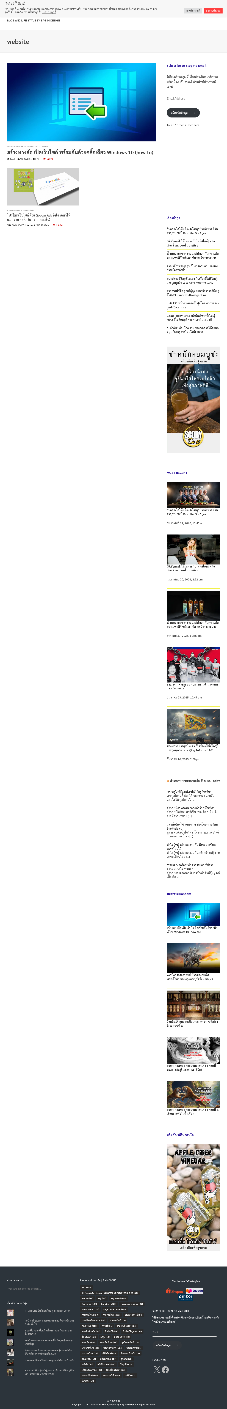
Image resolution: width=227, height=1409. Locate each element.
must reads (90, 1309)
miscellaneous (42, 146)
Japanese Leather (132, 1303)
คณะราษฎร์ (89, 1325)
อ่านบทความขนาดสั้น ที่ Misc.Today (195, 780)
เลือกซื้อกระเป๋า (115, 1369)
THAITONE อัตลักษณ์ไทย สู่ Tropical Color (47, 1310)
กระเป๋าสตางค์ (133, 1314)
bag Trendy (118, 1298)
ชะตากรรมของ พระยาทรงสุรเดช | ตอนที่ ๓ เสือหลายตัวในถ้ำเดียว (193, 1111)
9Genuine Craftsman (16, 146)
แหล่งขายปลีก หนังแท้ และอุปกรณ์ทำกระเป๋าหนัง (49, 1360)
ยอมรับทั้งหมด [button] (213, 10)
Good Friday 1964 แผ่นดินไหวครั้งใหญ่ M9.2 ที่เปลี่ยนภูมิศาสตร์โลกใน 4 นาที (191, 317)
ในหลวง (88, 1380)
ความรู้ (107, 1325)
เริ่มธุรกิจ (126, 1364)
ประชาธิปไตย (90, 1347)
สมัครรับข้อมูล (179, 113)
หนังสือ (87, 1364)
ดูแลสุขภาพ (122, 1336)
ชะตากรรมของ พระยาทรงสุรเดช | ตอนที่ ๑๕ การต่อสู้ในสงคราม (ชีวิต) (191, 1067)
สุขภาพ (126, 1358)
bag (102, 1298)
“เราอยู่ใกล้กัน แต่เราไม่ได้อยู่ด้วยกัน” (189, 792)
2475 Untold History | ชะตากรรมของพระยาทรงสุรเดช (110, 1292)
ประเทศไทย (90, 1353)
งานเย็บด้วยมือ (91, 1331)
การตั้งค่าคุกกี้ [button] (193, 10)
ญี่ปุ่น (105, 1336)
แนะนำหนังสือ (111, 1375)
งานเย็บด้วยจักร (126, 1325)
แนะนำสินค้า (90, 1375)
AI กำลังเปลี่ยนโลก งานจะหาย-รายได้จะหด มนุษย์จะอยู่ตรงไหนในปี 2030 (193, 330)
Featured (89, 1303)
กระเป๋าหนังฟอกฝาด (93, 1320)
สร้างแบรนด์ (108, 1358)
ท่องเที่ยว (88, 1342)
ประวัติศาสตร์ (112, 1347)
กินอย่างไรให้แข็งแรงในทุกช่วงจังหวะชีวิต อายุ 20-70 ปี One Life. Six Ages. (192, 231)
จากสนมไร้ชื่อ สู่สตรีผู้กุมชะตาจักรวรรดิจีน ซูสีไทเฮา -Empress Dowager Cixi (193, 293)
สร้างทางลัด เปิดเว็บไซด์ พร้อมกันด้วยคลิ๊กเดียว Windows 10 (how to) (80, 152)
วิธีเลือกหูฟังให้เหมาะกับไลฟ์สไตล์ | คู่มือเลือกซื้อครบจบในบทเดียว (191, 243)
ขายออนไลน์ (118, 1320)
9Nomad (30, 146)
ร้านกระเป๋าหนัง (130, 1353)
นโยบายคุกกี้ (49, 12)
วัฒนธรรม (89, 1358)
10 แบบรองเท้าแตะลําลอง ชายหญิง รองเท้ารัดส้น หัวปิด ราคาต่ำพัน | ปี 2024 (48, 1352)
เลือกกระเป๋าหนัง (92, 1369)
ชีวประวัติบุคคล (132, 1331)
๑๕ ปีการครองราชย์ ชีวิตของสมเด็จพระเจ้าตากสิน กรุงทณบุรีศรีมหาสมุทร (190, 977)
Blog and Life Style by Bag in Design (33, 20)
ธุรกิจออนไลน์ (130, 1342)
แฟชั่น (130, 1375)
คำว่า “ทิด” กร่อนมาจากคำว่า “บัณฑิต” (190, 808)
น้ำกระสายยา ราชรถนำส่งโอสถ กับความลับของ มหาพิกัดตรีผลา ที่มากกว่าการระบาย (193, 255)
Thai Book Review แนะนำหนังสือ (20, 210)
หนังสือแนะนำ (106, 1364)
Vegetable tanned (114, 1309)
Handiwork (108, 1303)
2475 (86, 1287)
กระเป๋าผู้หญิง (111, 1314)
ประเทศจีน (133, 1347)
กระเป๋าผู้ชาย (90, 1314)
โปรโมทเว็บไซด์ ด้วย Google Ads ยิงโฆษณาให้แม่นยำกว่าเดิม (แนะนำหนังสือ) (38, 217)
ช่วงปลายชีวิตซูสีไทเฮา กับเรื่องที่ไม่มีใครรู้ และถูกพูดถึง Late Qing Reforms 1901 (192, 280)
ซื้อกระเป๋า (89, 1336)
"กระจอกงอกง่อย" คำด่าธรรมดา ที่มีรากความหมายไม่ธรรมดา (190, 867)
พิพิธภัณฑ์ (109, 1353)
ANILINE (87, 1298)
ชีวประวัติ (111, 1331)
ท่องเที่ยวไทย (108, 1342)
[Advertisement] (193, 171)
